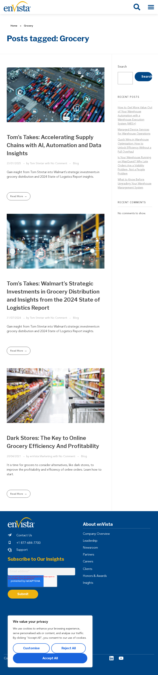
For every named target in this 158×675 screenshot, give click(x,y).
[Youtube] (121, 658)
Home (14, 26)
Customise (31, 648)
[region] (50, 641)
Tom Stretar (37, 163)
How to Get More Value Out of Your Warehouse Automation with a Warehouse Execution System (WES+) (135, 115)
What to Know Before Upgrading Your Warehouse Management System (134, 183)
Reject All (68, 648)
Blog (76, 163)
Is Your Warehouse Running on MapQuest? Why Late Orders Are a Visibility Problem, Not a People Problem (134, 165)
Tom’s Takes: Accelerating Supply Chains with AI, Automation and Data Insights (54, 145)
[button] (151, 7)
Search (122, 66)
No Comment (59, 163)
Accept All (50, 658)
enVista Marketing (41, 456)
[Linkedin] (111, 658)
